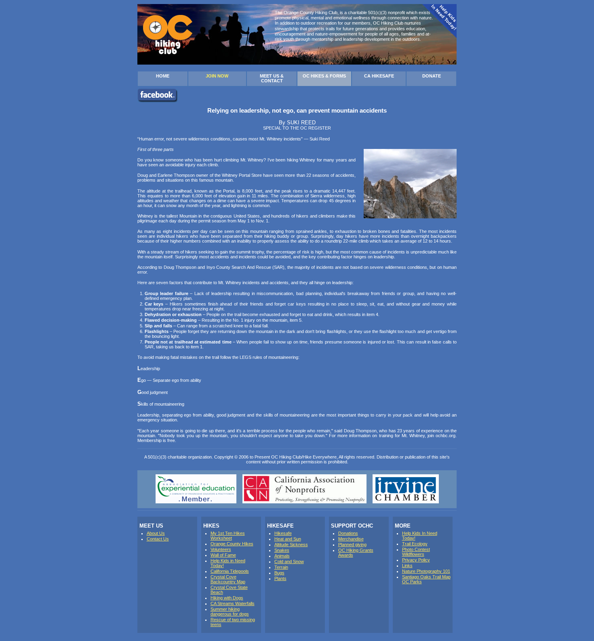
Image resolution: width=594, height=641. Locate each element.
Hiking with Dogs (227, 597)
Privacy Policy (416, 559)
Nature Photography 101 (426, 571)
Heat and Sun (287, 538)
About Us (156, 533)
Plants (280, 578)
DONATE (431, 75)
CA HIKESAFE (379, 75)
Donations (348, 533)
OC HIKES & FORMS (324, 75)
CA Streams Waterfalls (233, 603)
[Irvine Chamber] (406, 501)
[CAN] (304, 501)
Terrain (281, 567)
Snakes (281, 550)
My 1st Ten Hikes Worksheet (228, 535)
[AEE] (196, 501)
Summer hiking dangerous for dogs (230, 611)
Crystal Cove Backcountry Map (228, 579)
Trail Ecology (415, 543)
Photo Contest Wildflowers (416, 552)
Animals (282, 555)
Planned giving (352, 544)
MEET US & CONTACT (272, 78)
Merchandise (351, 538)
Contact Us (158, 538)
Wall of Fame (223, 555)
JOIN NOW (217, 75)
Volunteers (221, 549)
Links (407, 565)
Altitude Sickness (291, 544)
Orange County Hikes (232, 543)
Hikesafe (283, 533)
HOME (162, 75)
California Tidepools (230, 571)
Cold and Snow (289, 561)
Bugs (279, 572)
